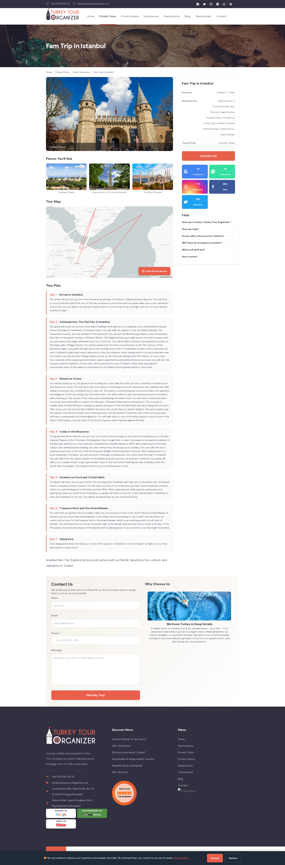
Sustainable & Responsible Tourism (133, 759)
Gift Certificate (121, 746)
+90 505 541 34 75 (60, 3)
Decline (233, 858)
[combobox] (56, 640)
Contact (221, 16)
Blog (187, 16)
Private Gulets (130, 16)
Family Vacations (81, 72)
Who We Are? (120, 772)
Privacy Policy (181, 858)
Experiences (151, 16)
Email (54, 615)
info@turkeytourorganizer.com (93, 3)
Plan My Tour (95, 695)
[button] (50, 114)
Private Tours (107, 16)
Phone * (55, 633)
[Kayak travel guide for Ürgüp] (142, 793)
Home (91, 16)
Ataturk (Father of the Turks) (129, 739)
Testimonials (203, 16)
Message (56, 650)
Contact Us (208, 156)
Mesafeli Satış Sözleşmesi (127, 765)
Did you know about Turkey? (129, 752)
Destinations (172, 16)
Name (54, 597)
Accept (215, 858)
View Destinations (156, 271)
